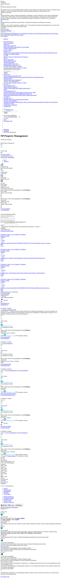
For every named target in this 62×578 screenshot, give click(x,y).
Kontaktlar (6, 492)
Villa (15, 57)
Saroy (21, 57)
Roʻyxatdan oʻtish (8, 121)
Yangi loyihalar (17, 47)
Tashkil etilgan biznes (38, 77)
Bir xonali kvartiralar (47, 52)
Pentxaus (6, 52)
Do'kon (31, 77)
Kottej (18, 57)
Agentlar (19, 67)
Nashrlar (6, 488)
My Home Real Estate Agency (8, 395)
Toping (5, 72)
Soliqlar (46, 102)
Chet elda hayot (54, 102)
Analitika (17, 102)
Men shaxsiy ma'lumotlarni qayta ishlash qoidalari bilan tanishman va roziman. (21, 226)
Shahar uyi (25, 57)
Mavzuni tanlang (5, 222)
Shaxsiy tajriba (27, 102)
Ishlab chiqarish (21, 77)
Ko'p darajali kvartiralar (14, 52)
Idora (16, 77)
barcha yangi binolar (8, 47)
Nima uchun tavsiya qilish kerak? (8, 557)
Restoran (6, 77)
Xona (29, 92)
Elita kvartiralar (7, 61)
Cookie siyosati (7, 500)
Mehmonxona (11, 77)
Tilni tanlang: (7, 115)
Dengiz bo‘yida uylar (9, 57)
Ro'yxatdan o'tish (5, 546)
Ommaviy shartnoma (9, 502)
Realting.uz (6, 129)
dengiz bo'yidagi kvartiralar (34, 52)
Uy (17, 87)
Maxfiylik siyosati (8, 499)
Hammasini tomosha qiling (7, 231)
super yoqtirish (20, 518)
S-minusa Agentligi (5, 427)
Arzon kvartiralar (8, 63)
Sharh (2, 225)
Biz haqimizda (7, 491)
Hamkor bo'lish (7, 490)
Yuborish (3, 228)
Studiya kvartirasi (24, 52)
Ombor (27, 77)
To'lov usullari (7, 494)
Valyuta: (6, 117)
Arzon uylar (15, 63)
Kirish (5, 119)
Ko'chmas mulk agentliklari (10, 67)
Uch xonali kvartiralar (14, 54)
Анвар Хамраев (5, 294)
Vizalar (12, 103)
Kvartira (6, 87)
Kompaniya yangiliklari (9, 102)
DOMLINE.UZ (4, 304)
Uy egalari (23, 67)
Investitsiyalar (7, 103)
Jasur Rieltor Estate (5, 365)
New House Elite (5, 338)
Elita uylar (13, 61)
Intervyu (22, 102)
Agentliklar (6, 130)
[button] (4, 36)
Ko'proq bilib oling (21, 26)
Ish (49, 102)
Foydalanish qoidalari (9, 498)
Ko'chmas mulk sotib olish (37, 102)
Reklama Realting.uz (9, 496)
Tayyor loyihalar (25, 47)
